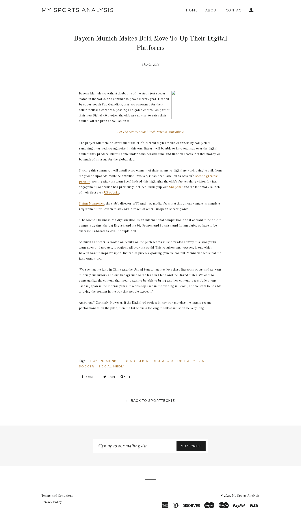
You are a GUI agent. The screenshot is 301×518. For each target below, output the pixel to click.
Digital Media (190, 361)
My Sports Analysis (77, 10)
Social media (111, 366)
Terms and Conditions (57, 496)
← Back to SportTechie (150, 401)
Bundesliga (136, 361)
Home (192, 10)
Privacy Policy (51, 502)
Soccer (86, 366)
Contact (234, 10)
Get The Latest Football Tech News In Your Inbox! (150, 132)
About (211, 10)
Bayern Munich (105, 361)
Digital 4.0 (162, 361)
